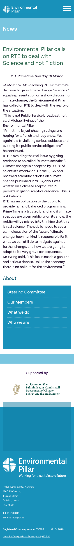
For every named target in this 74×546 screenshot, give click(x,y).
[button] (67, 8)
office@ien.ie (17, 517)
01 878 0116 (13, 513)
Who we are (18, 322)
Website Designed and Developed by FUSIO (26, 536)
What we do (18, 312)
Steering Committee (26, 292)
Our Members (20, 302)
